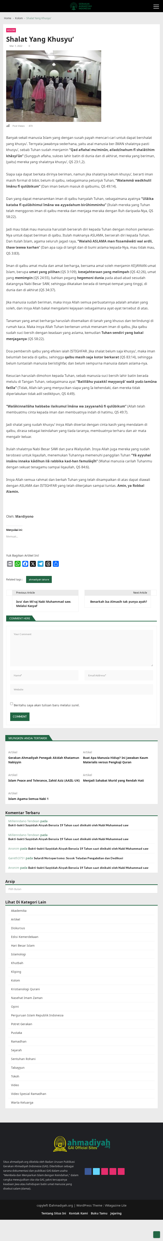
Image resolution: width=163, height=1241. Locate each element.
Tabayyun (18, 1068)
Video (15, 1085)
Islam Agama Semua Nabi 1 (28, 799)
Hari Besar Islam (23, 945)
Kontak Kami (78, 1213)
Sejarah (16, 1050)
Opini (15, 1006)
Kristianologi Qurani (25, 989)
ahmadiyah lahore (39, 579)
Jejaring (116, 1213)
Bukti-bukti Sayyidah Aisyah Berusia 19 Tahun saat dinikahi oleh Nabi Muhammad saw (68, 825)
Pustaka (16, 1033)
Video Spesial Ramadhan (28, 1094)
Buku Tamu (99, 1213)
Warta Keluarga (22, 1102)
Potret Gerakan (21, 1024)
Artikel (12, 752)
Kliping (16, 972)
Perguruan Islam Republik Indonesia (37, 1015)
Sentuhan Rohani (23, 1059)
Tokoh (15, 1076)
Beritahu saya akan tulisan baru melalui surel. (47, 705)
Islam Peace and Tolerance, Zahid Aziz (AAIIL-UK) (44, 780)
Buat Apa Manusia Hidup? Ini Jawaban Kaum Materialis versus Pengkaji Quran (115, 760)
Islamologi (18, 954)
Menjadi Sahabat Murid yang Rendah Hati (113, 780)
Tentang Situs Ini (53, 1213)
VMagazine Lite (115, 1205)
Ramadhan (19, 1041)
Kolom (11, 30)
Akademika (19, 911)
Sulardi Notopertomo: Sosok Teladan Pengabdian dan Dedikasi (78, 858)
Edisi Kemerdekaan (24, 937)
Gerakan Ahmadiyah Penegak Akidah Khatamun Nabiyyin (43, 760)
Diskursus (18, 928)
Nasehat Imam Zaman (27, 998)
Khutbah (17, 963)
